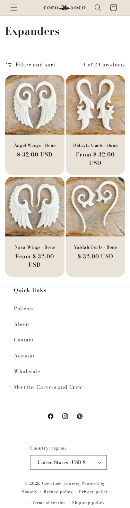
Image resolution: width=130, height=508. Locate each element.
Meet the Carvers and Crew (48, 387)
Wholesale (27, 371)
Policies (23, 308)
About (21, 324)
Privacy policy (93, 491)
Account (24, 356)
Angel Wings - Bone (35, 145)
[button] (13, 7)
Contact (23, 340)
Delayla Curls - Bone (95, 145)
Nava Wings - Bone (35, 247)
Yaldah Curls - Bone (95, 247)
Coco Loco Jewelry (61, 483)
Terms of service (49, 502)
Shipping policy (88, 502)
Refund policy (58, 491)
